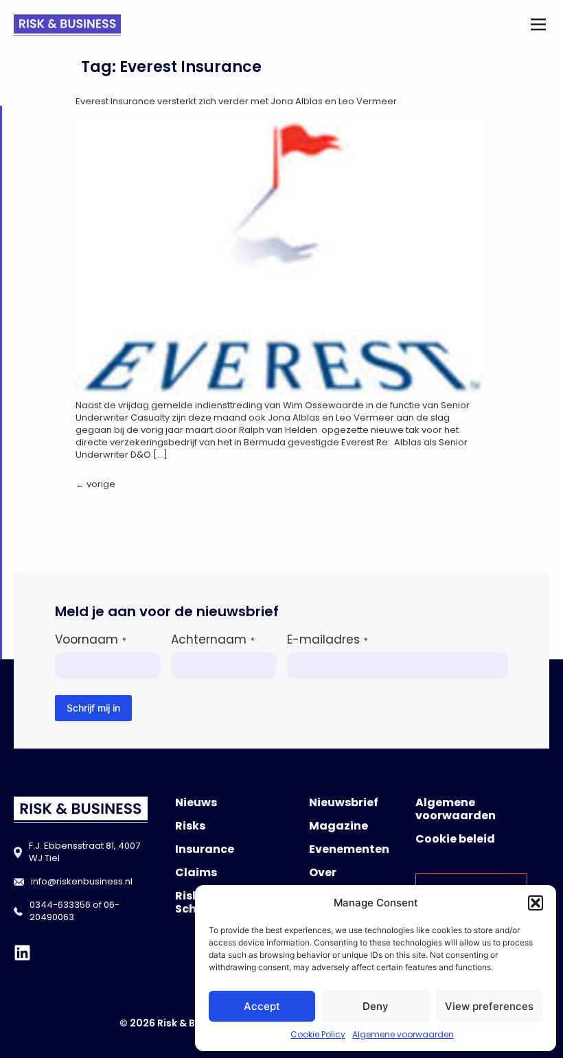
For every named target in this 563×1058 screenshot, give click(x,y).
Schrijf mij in (93, 708)
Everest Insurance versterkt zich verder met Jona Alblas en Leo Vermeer (236, 101)
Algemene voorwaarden (403, 1034)
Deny (376, 1006)
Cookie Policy (317, 1034)
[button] (535, 903)
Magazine (338, 826)
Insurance (204, 849)
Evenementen (349, 849)
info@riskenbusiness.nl (82, 881)
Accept (262, 1006)
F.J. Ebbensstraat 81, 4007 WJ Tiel (84, 852)
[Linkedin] (22, 952)
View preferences (489, 1006)
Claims (196, 872)
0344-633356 (60, 904)
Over (322, 872)
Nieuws (196, 802)
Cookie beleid (455, 839)
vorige (95, 484)
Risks (190, 826)
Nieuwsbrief (343, 802)
